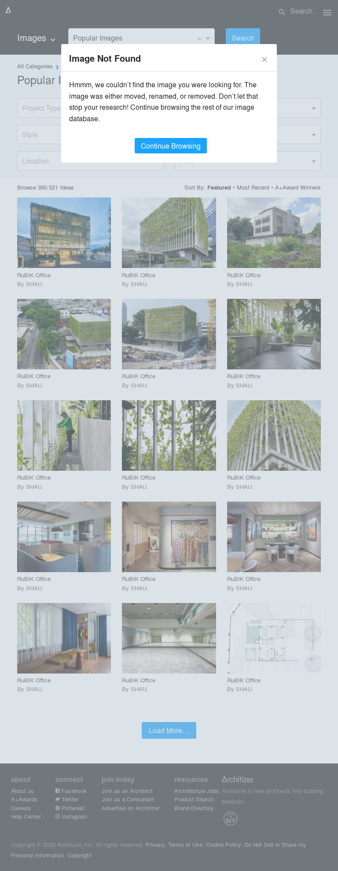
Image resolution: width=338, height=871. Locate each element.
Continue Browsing (171, 146)
